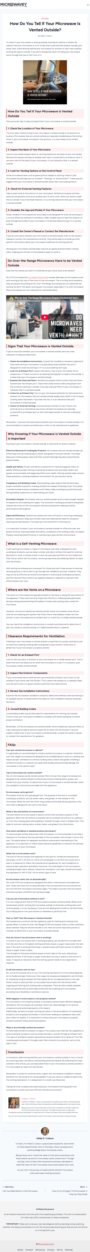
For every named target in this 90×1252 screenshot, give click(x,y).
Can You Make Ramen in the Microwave (20, 1189)
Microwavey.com (46, 1244)
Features (45, 19)
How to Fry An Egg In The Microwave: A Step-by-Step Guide (69, 1191)
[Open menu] (88, 5)
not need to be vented (38, 277)
